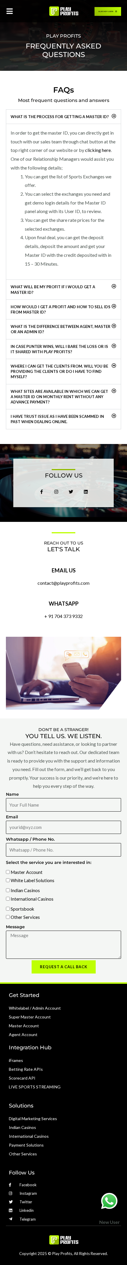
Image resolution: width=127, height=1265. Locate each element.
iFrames (16, 1060)
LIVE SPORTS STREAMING (35, 1086)
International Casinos (32, 899)
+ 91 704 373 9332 (63, 616)
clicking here (98, 150)
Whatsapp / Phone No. (30, 839)
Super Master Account (30, 1016)
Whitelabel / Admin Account (35, 1008)
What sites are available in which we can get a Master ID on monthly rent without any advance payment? (59, 396)
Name (12, 794)
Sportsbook (22, 909)
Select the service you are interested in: (48, 862)
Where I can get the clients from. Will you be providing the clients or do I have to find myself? (59, 371)
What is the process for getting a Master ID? (60, 116)
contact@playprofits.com (63, 583)
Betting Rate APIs (26, 1069)
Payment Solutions (26, 1144)
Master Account (27, 872)
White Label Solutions (32, 880)
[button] (63, 117)
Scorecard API (22, 1077)
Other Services (25, 917)
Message (15, 926)
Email (12, 817)
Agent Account (23, 1034)
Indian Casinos (25, 890)
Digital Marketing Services (33, 1118)
